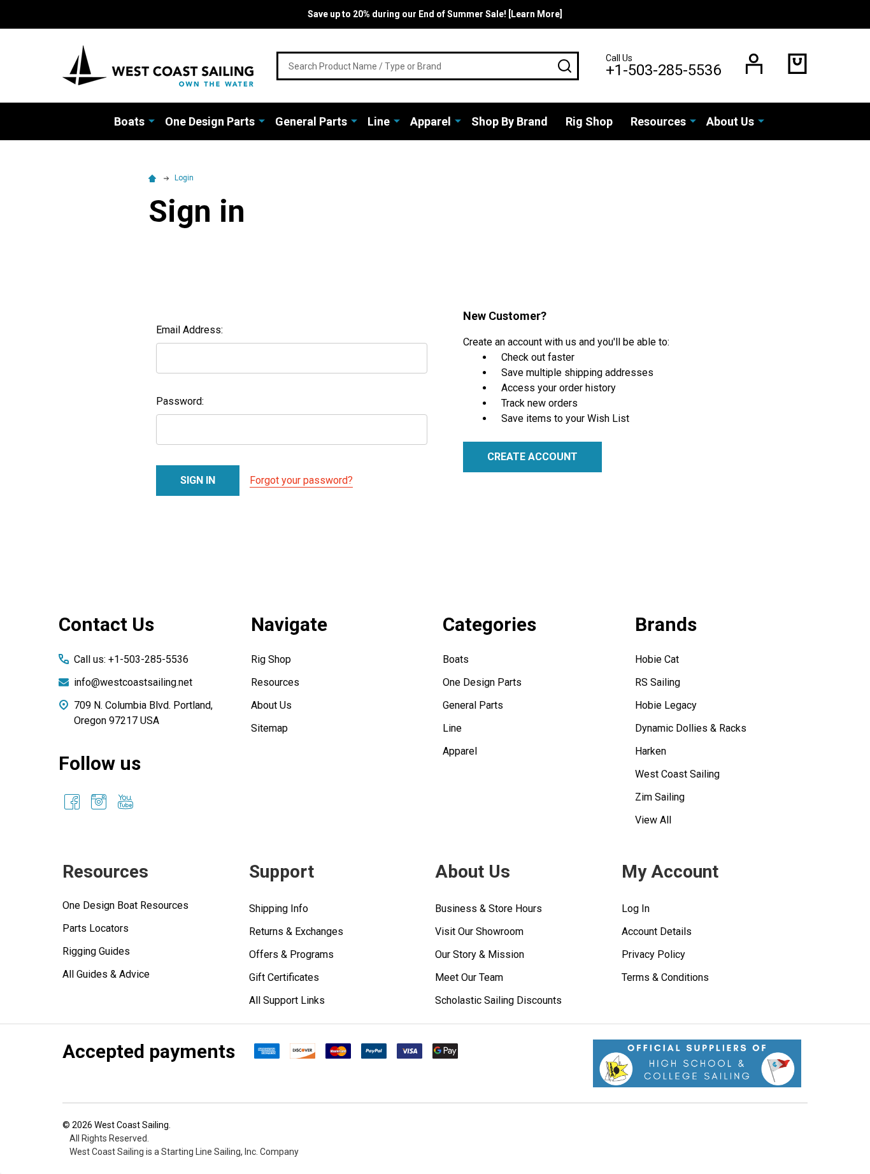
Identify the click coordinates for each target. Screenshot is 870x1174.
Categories (489, 624)
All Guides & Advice (106, 974)
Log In (636, 908)
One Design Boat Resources (125, 905)
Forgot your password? (301, 480)
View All (653, 820)
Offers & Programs (291, 954)
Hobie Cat (657, 659)
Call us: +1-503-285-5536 (131, 659)
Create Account (532, 457)
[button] (697, 1063)
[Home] (154, 177)
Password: (180, 401)
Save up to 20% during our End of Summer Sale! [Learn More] (435, 14)
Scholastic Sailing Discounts (498, 1000)
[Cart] (797, 64)
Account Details (657, 931)
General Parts (311, 121)
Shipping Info (278, 908)
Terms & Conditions (665, 977)
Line (378, 121)
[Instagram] (98, 801)
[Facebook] (72, 801)
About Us (730, 121)
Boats (129, 121)
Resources (658, 121)
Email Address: (189, 330)
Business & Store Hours (488, 908)
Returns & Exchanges (296, 931)
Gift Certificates (284, 977)
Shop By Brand (509, 121)
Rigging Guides (96, 951)
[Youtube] (125, 801)
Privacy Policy (653, 954)
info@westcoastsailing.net (133, 682)
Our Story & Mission (479, 954)
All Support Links (287, 1000)
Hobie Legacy (666, 705)
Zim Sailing (660, 797)
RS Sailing (657, 682)
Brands (666, 624)
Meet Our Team (469, 977)
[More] (151, 120)
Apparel (430, 121)
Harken (650, 751)
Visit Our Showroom (479, 931)
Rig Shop (589, 121)
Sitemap (269, 728)
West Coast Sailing (677, 774)
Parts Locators (95, 928)
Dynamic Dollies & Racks (690, 728)
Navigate (289, 624)
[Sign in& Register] (754, 64)
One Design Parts (210, 121)
